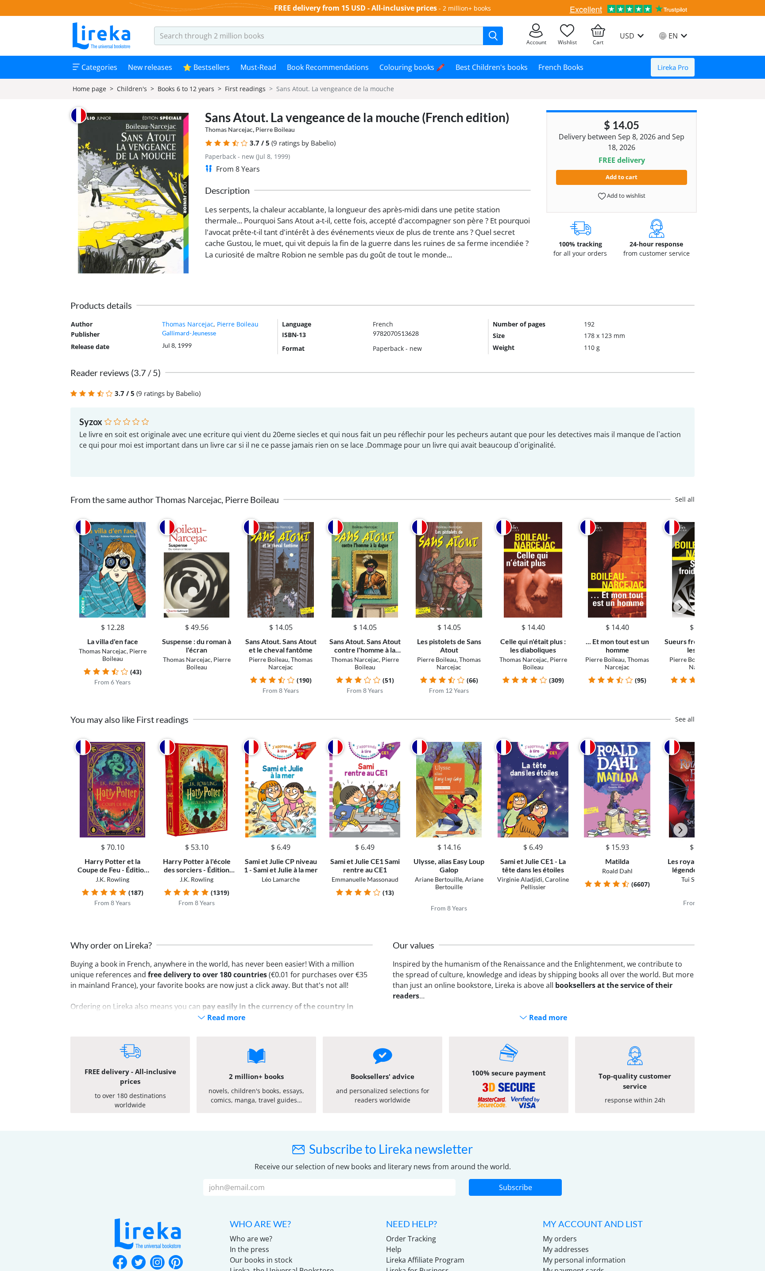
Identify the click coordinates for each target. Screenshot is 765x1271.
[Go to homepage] (101, 35)
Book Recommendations (328, 67)
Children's (132, 88)
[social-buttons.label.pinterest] (176, 1263)
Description (227, 190)
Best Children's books (492, 67)
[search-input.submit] (493, 36)
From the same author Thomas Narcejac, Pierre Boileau (174, 499)
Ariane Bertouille (438, 879)
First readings (245, 88)
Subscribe (515, 1187)
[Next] (680, 607)
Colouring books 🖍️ (412, 67)
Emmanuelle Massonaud (365, 879)
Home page (89, 88)
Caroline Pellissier (545, 883)
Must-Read (258, 67)
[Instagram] (157, 1263)
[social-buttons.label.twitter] (138, 1263)
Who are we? (251, 1239)
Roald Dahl (617, 871)
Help (394, 1249)
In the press (249, 1249)
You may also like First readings (129, 719)
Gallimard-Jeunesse (189, 333)
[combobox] (318, 36)
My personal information (584, 1260)
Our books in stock (261, 1260)
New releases (150, 67)
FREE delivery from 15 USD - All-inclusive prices (355, 8)
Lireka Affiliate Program (425, 1260)
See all (685, 719)
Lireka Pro (672, 67)
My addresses (566, 1249)
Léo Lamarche (281, 879)
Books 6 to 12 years (186, 88)
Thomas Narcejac (229, 129)
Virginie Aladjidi (519, 879)
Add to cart (622, 177)
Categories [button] (98, 67)
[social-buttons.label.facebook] (120, 1263)
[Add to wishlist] (142, 527)
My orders (560, 1239)
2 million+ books (467, 8)
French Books (560, 67)
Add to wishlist (625, 196)
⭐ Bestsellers (206, 67)
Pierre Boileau (275, 129)
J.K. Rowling (112, 879)
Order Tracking (411, 1239)
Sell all (685, 499)
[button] (208, 143)
